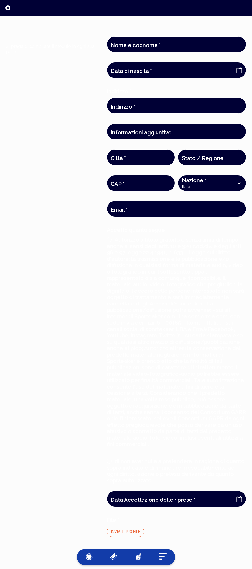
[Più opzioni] (163, 557)
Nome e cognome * (136, 45)
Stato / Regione (203, 158)
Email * (119, 210)
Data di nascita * (131, 71)
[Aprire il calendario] (239, 70)
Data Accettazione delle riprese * (153, 500)
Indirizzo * (123, 106)
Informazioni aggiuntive (141, 132)
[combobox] (207, 186)
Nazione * (194, 180)
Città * (118, 158)
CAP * (117, 184)
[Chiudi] (8, 8)
